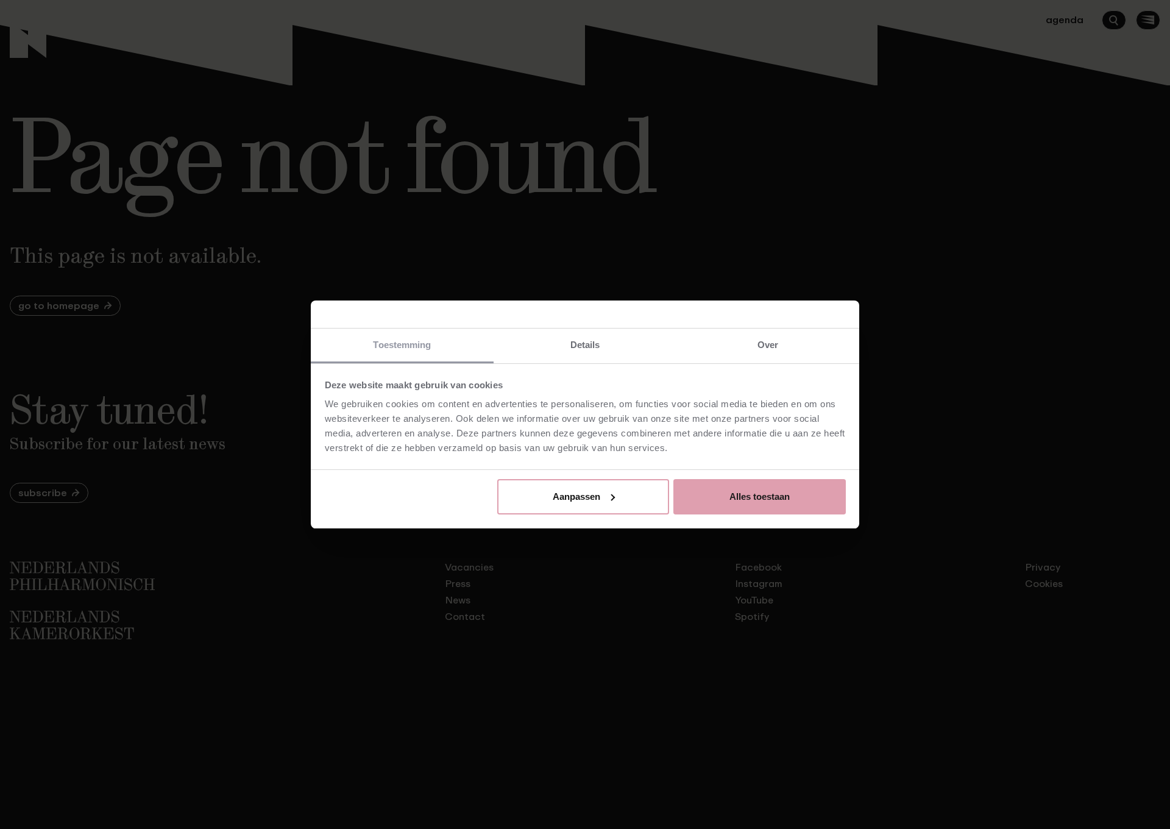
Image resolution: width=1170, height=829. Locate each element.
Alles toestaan (759, 496)
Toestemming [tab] (402, 345)
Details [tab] (585, 345)
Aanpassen (576, 496)
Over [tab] (767, 345)
